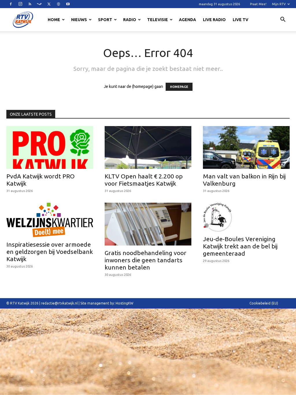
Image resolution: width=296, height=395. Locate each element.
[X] (49, 4)
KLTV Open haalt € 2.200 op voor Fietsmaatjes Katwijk (144, 180)
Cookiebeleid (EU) (263, 303)
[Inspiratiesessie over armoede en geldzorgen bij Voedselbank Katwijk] (49, 220)
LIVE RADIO (214, 19)
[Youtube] (68, 4)
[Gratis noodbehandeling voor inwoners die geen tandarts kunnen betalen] (148, 224)
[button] (283, 20)
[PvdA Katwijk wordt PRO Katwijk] (49, 147)
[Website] (58, 4)
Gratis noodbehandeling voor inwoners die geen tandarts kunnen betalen (145, 260)
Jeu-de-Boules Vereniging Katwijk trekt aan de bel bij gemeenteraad (240, 246)
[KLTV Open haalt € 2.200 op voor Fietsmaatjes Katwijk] (148, 147)
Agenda (187, 19)
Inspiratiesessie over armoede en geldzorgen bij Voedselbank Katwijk (49, 251)
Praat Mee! (258, 4)
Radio (129, 19)
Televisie (157, 19)
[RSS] (29, 4)
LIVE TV (240, 19)
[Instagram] (20, 4)
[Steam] (39, 4)
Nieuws (79, 19)
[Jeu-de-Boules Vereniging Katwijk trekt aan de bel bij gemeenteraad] (246, 217)
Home (54, 19)
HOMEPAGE (179, 86)
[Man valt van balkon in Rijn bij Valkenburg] (246, 147)
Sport (105, 19)
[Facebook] (10, 4)
